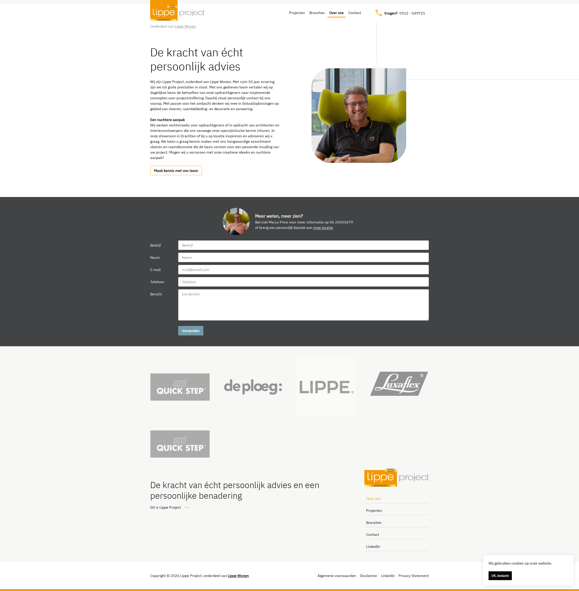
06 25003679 (341, 222)
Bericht (156, 294)
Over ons (336, 12)
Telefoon (157, 282)
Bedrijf (155, 245)
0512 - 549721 (404, 13)
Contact (354, 12)
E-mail (155, 269)
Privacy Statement (414, 575)
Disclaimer (368, 575)
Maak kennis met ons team (176, 170)
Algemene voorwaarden (337, 575)
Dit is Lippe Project (165, 507)
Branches (317, 12)
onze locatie (323, 227)
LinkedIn (373, 546)
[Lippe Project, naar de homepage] (177, 13)
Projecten (297, 12)
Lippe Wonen (185, 26)
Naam (155, 257)
